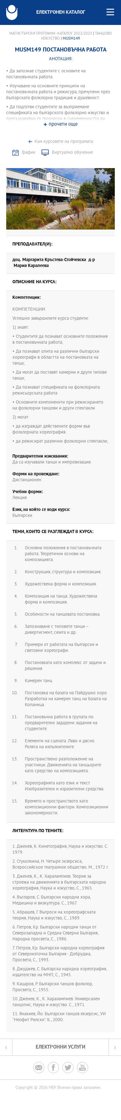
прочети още (63, 124)
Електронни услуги (60, 1047)
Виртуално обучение (72, 153)
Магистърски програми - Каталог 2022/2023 (50, 33)
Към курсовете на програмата (63, 142)
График (28, 153)
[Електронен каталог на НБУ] (11, 12)
